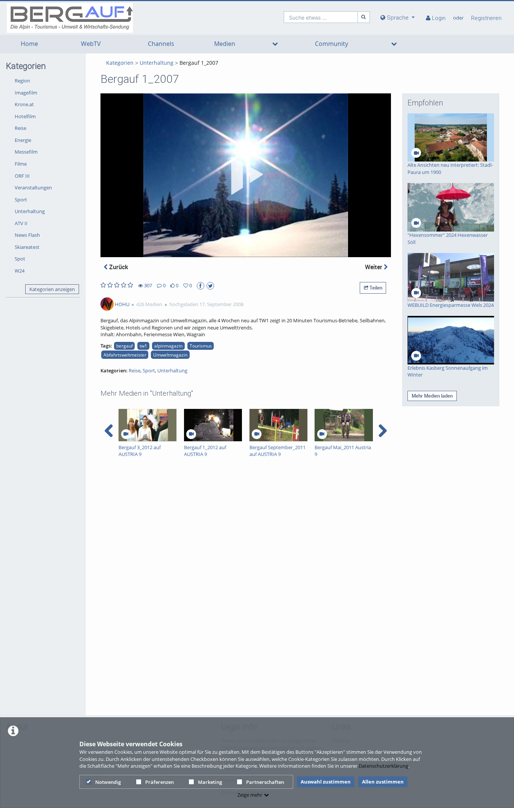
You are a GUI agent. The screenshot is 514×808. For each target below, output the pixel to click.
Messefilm (26, 151)
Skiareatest (27, 247)
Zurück (118, 267)
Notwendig (108, 782)
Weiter (374, 267)
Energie (23, 140)
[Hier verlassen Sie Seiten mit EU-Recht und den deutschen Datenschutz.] (200, 286)
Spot (20, 258)
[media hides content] (275, 44)
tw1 (143, 346)
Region (22, 80)
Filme (21, 163)
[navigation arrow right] (382, 430)
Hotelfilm (25, 116)
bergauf (124, 346)
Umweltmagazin (170, 355)
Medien (224, 44)
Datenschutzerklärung (383, 765)
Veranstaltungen (33, 187)
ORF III (22, 175)
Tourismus (201, 346)
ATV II (21, 223)
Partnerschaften (265, 782)
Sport (21, 199)
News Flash (27, 235)
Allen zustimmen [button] (383, 781)
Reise (20, 128)
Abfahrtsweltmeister (124, 355)
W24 (19, 270)
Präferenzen (159, 782)
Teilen (375, 287)
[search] (321, 17)
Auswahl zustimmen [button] (326, 781)
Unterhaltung (30, 211)
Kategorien (120, 62)
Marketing (210, 782)
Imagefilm (26, 92)
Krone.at (24, 104)
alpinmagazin (168, 346)
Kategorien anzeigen (52, 289)
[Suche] (363, 17)
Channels (161, 44)
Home (29, 44)
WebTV (91, 44)
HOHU (122, 304)
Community (331, 44)
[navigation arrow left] (109, 430)
